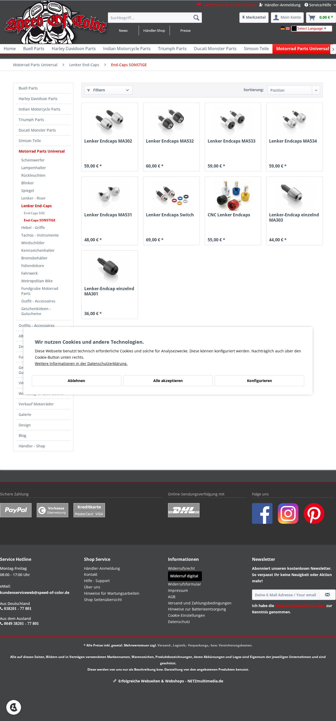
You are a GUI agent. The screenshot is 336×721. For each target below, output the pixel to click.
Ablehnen (76, 380)
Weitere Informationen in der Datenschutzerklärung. (81, 363)
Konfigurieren (259, 380)
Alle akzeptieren (168, 380)
